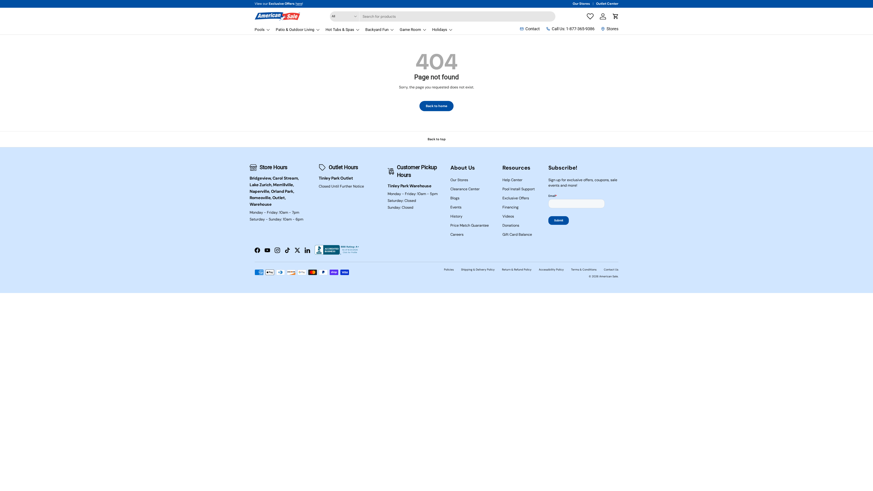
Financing (510, 207)
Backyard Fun (377, 29)
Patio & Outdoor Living (295, 29)
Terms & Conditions (584, 269)
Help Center (512, 180)
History (456, 216)
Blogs (454, 198)
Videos (508, 216)
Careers (457, 234)
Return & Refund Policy (517, 269)
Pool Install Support (518, 189)
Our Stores (581, 4)
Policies (449, 269)
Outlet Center (607, 4)
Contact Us (611, 269)
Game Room (410, 29)
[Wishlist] (590, 16)
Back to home (436, 106)
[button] (616, 16)
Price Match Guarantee (469, 225)
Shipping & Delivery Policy (478, 269)
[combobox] (442, 16)
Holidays (439, 29)
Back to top (437, 139)
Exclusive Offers (515, 198)
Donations (510, 225)
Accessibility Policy (551, 269)
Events (456, 207)
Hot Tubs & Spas (340, 29)
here (299, 4)
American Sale (608, 276)
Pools (260, 29)
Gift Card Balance (517, 234)
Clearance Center (465, 189)
